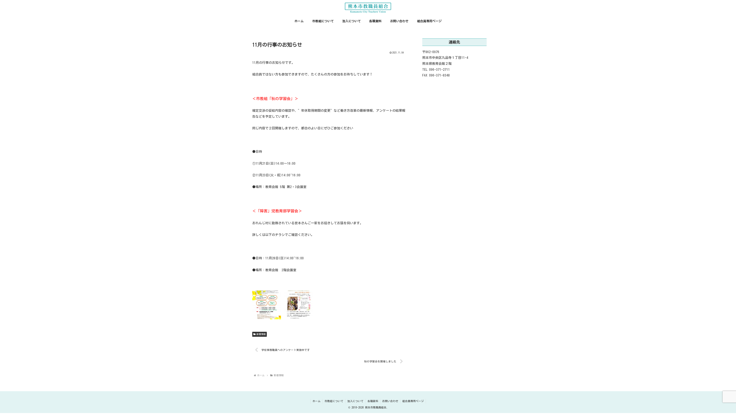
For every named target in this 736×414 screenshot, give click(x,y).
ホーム (316, 401)
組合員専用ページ (413, 401)
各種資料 (372, 401)
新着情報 (261, 334)
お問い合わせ (390, 401)
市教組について (333, 401)
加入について (355, 401)
